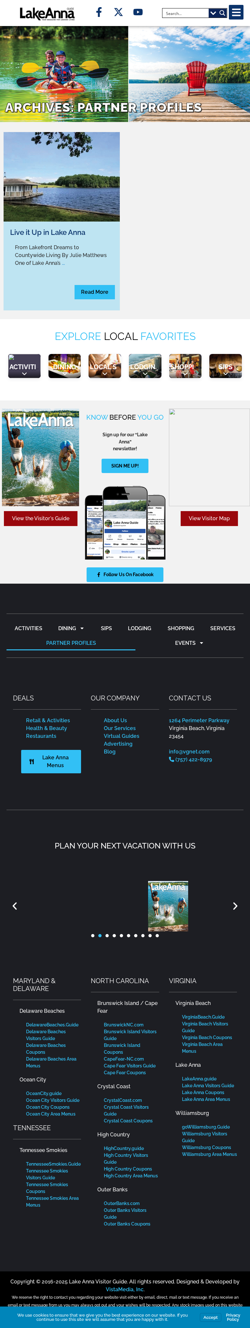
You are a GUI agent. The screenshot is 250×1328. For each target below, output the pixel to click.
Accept (210, 1317)
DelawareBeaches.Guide (52, 1024)
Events (185, 643)
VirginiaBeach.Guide (203, 1017)
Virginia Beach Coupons (207, 1037)
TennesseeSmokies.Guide (53, 1164)
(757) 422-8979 (193, 759)
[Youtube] (138, 12)
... (63, 263)
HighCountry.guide (124, 1148)
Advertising (118, 744)
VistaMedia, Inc (125, 1289)
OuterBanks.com (122, 1203)
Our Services (120, 728)
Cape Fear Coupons (125, 1072)
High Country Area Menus (131, 1175)
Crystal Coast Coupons (128, 1120)
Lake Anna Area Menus (206, 1099)
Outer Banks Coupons (127, 1223)
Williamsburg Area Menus (209, 1154)
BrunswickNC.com (124, 1024)
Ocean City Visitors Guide (52, 1100)
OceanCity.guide (44, 1093)
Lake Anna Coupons (203, 1092)
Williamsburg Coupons (206, 1147)
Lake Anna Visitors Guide (208, 1085)
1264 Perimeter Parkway (199, 720)
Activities (26, 367)
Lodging (145, 367)
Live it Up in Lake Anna (47, 232)
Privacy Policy (233, 1317)
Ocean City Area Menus (51, 1114)
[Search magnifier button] (222, 13)
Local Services (117, 367)
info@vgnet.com (189, 752)
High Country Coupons (128, 1169)
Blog (110, 752)
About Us (115, 720)
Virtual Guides (121, 736)
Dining (64, 367)
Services (222, 628)
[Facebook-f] (99, 12)
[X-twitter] (118, 12)
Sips (225, 367)
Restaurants (41, 736)
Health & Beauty (46, 728)
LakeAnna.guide (199, 1078)
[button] (236, 12)
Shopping (187, 367)
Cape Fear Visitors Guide (130, 1065)
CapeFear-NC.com (124, 1059)
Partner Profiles (71, 643)
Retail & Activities (48, 720)
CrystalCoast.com (123, 1100)
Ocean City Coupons (48, 1107)
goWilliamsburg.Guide (206, 1127)
